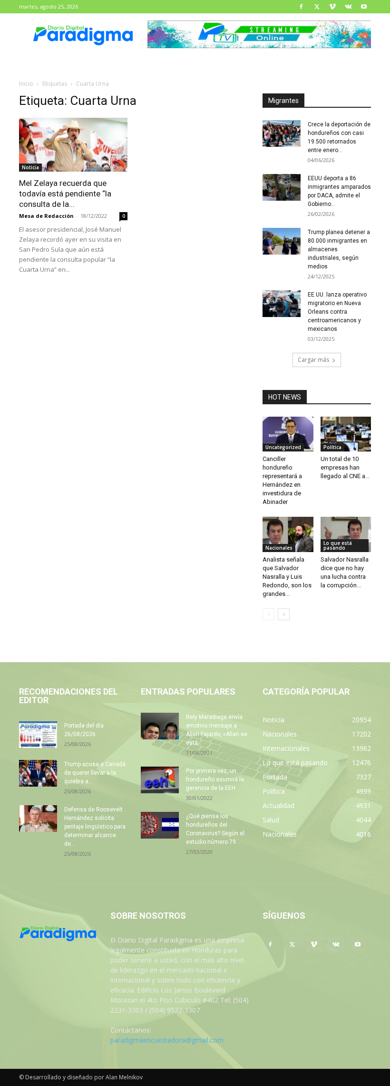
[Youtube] (364, 6)
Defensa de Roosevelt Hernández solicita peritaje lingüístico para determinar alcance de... (95, 826)
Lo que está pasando (337, 545)
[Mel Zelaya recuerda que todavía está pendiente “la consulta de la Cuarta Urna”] (73, 145)
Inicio (26, 84)
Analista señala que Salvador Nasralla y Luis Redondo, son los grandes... (287, 576)
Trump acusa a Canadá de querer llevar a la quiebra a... (95, 773)
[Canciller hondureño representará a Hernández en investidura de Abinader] (288, 434)
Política (332, 447)
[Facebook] (301, 6)
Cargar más (313, 360)
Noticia (30, 167)
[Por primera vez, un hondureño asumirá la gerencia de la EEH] (160, 780)
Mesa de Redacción (46, 215)
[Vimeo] (332, 6)
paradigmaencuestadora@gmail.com (167, 1040)
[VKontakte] (348, 6)
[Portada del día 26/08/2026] (38, 734)
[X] (317, 6)
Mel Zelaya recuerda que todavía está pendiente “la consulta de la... (65, 193)
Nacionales (278, 547)
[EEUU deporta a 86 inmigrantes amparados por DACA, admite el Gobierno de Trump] (282, 187)
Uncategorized (283, 447)
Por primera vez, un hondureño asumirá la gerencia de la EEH (215, 779)
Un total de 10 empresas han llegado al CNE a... (345, 467)
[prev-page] (268, 614)
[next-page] (284, 614)
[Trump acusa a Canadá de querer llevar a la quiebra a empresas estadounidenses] (38, 773)
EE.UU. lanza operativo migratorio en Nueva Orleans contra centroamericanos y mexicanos (337, 311)
